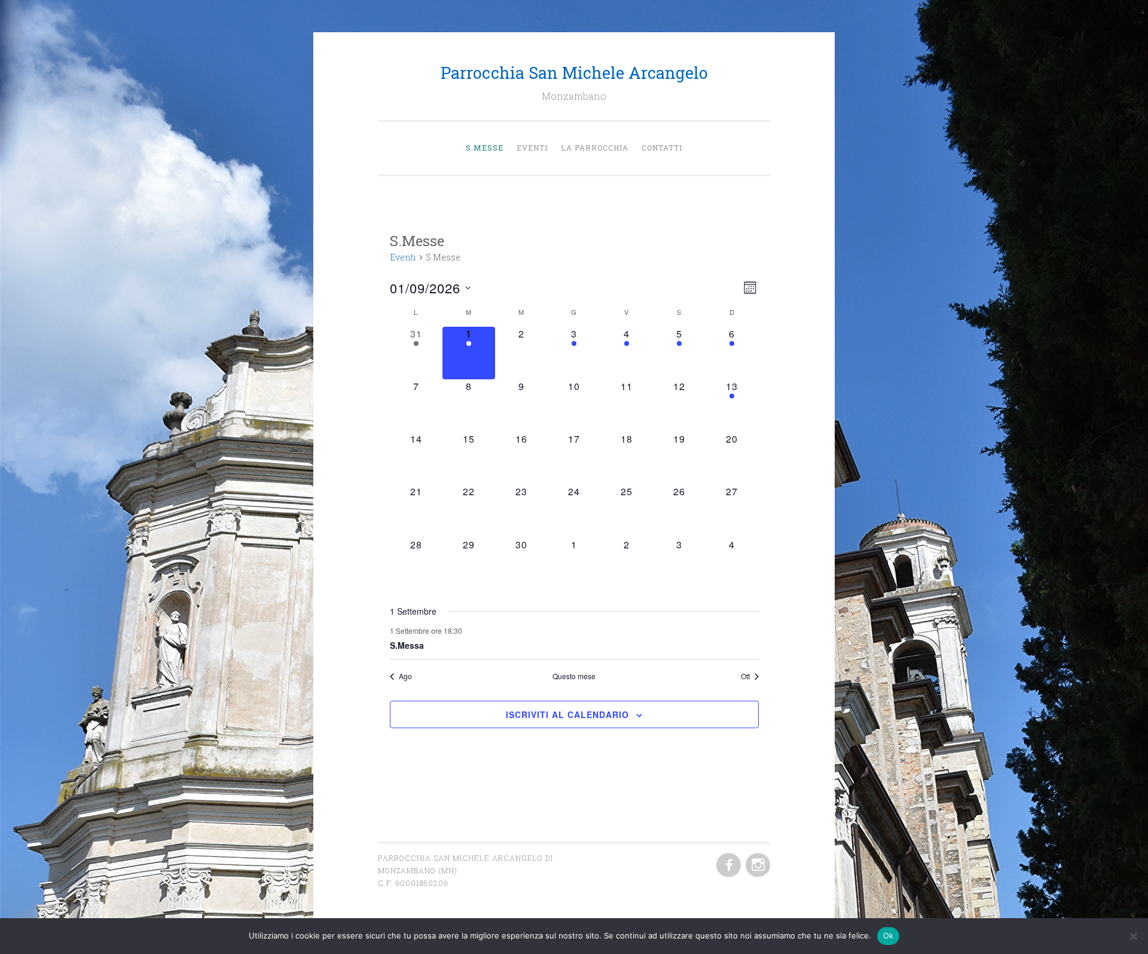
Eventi (532, 147)
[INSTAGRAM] (756, 865)
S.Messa (407, 645)
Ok (888, 935)
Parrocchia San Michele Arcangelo (574, 72)
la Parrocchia (594, 147)
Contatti (662, 147)
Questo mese (574, 676)
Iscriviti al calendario (567, 714)
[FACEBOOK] (727, 865)
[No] (1133, 936)
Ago (405, 676)
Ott (745, 676)
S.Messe (484, 147)
